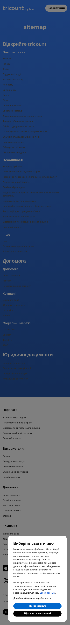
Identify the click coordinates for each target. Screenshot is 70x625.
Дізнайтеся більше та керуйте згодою (32, 598)
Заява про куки (47, 592)
